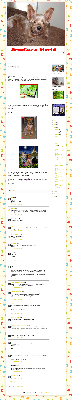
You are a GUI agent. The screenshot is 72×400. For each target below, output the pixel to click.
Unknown (13, 208)
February (57, 187)
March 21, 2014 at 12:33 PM (16, 371)
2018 (55, 120)
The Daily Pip (14, 353)
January (56, 189)
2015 (55, 126)
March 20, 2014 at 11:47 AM (16, 278)
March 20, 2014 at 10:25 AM (16, 239)
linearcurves (38, 392)
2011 (55, 195)
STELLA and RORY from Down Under (19, 325)
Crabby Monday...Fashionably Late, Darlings (59, 184)
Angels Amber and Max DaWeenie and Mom (20, 226)
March (56, 145)
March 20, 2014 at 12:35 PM (16, 287)
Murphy (12, 252)
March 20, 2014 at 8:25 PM (16, 337)
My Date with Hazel (58, 163)
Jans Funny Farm (14, 375)
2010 (55, 196)
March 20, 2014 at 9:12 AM (16, 214)
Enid (12, 197)
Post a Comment (13, 381)
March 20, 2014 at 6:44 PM (16, 321)
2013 (55, 191)
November (57, 131)
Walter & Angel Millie (15, 317)
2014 (55, 127)
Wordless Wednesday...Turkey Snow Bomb (59, 169)
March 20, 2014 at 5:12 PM (16, 313)
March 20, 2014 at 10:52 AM (16, 248)
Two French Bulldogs (15, 234)
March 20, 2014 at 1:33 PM (16, 299)
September (57, 134)
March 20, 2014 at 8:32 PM (16, 349)
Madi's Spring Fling (58, 159)
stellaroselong (14, 243)
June (56, 139)
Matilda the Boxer (14, 218)
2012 (55, 193)
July (56, 138)
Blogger (47, 392)
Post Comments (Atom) (18, 386)
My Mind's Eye (14, 264)
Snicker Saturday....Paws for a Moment (59, 150)
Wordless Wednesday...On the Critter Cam (59, 180)
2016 (55, 124)
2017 (55, 122)
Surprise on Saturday (59, 157)
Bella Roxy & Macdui (15, 303)
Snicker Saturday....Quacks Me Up (59, 176)
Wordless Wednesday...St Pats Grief (58, 154)
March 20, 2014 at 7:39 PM (16, 329)
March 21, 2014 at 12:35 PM (16, 378)
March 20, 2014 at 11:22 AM (16, 260)
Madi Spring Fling (15, 191)
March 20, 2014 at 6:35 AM (16, 204)
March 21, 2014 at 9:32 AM (16, 361)
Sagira (12, 333)
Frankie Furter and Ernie (16, 291)
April (56, 143)
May (56, 141)
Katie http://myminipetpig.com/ (17, 282)
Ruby (12, 341)
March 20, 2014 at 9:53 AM (16, 230)
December (57, 129)
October (56, 132)
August (56, 136)
